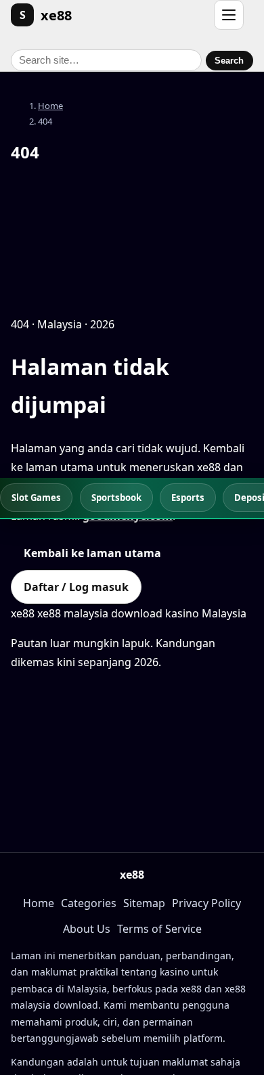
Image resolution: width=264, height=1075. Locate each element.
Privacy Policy (206, 903)
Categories (88, 903)
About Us (86, 928)
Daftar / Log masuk (76, 586)
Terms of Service (159, 928)
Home (50, 106)
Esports (187, 497)
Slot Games (36, 497)
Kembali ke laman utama (92, 553)
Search (229, 61)
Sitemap (144, 903)
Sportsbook (116, 497)
